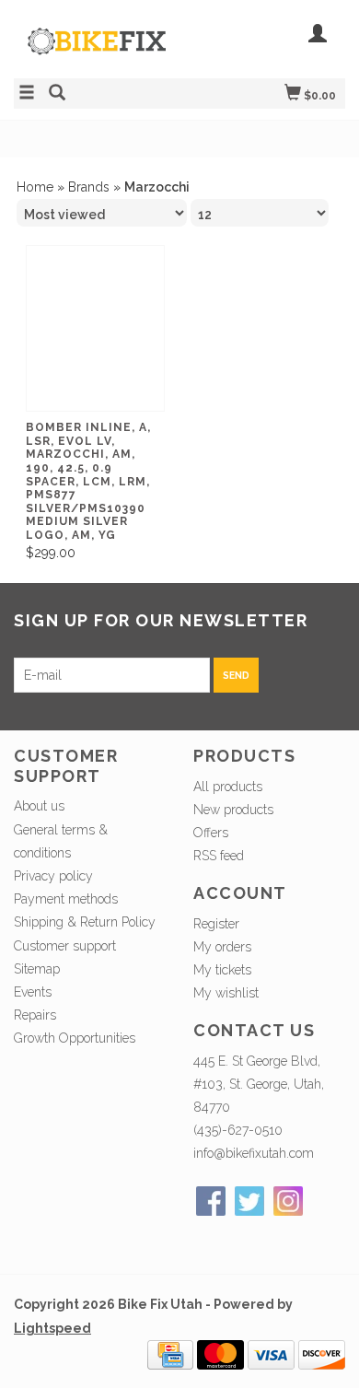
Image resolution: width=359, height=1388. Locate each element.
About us (39, 806)
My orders (222, 946)
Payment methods (66, 899)
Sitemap (37, 969)
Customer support (65, 946)
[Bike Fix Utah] (97, 51)
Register (216, 923)
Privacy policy (53, 876)
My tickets (222, 969)
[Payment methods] (170, 1354)
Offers (210, 832)
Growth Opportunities (76, 1038)
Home (35, 187)
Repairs (35, 1015)
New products (233, 809)
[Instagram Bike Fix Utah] (288, 1201)
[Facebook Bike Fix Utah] (211, 1201)
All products (227, 786)
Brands (89, 187)
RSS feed (218, 855)
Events (33, 992)
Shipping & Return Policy (85, 922)
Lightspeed (52, 1328)
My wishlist (226, 993)
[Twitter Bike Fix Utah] (249, 1201)
